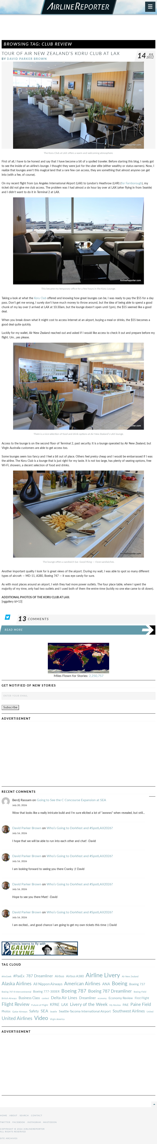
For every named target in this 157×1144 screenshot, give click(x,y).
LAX (64, 1005)
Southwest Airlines (129, 1011)
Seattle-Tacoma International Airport (85, 1011)
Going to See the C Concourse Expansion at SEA (71, 800)
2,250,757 (96, 676)
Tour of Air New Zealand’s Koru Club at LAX (61, 53)
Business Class (29, 998)
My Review (115, 1005)
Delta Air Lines (64, 998)
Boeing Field (140, 992)
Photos (6, 1011)
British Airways (9, 998)
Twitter (5, 1122)
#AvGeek (6, 976)
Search (24, 1116)
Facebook (18, 1122)
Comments (33, 619)
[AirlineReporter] (78, 7)
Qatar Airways (19, 1011)
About (13, 1116)
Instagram (34, 1122)
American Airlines (82, 984)
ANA (106, 984)
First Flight (142, 998)
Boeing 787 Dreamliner (110, 991)
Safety (34, 1011)
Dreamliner (87, 998)
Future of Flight (39, 1005)
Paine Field (140, 1004)
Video (41, 1018)
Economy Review (121, 998)
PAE (126, 1004)
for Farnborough (131, 183)
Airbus (59, 976)
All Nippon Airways (47, 984)
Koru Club (40, 298)
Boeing (119, 983)
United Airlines (17, 1018)
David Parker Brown (27, 58)
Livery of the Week (89, 1004)
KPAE (54, 1005)
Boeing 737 (137, 984)
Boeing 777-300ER (46, 991)
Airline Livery (103, 975)
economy (102, 998)
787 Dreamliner (39, 976)
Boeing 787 (73, 991)
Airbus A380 (75, 976)
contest (45, 998)
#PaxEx (18, 976)
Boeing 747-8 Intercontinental (16, 992)
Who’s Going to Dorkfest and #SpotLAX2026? (80, 828)
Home (3, 1116)
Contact (36, 1116)
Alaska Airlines (16, 984)
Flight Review (15, 1004)
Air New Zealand (130, 976)
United (150, 1012)
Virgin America (57, 1019)
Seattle (53, 1012)
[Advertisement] (78, 29)
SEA (44, 1011)
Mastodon (50, 1122)
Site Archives (8, 1138)
